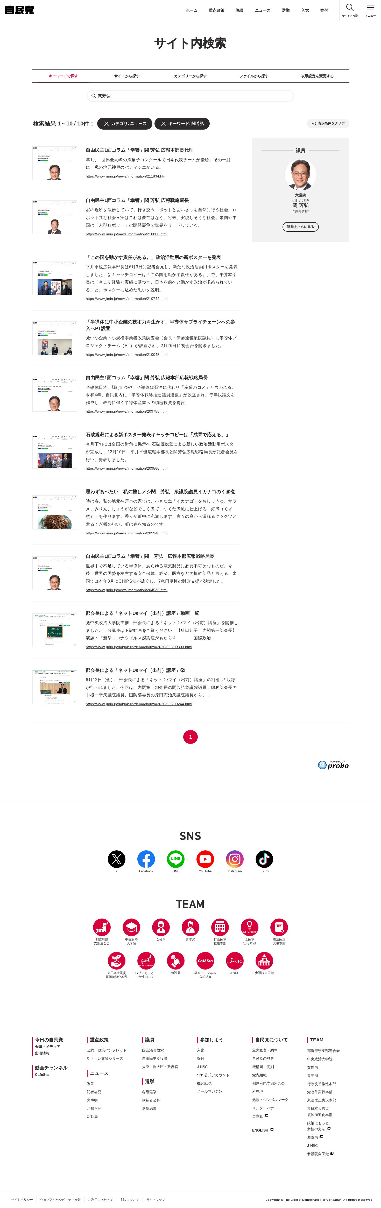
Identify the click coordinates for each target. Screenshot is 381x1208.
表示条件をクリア (331, 123)
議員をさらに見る (300, 227)
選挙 (286, 10)
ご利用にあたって (100, 1200)
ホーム (191, 10)
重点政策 (216, 10)
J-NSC (234, 973)
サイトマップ (155, 1200)
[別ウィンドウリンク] (333, 765)
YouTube (205, 861)
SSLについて (130, 1200)
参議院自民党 (264, 963)
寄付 (324, 10)
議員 (240, 10)
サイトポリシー (22, 1200)
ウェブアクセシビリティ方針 (60, 1200)
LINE (175, 861)
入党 (305, 10)
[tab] (63, 76)
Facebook (146, 861)
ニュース (263, 10)
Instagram (234, 861)
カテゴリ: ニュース (129, 123)
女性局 (161, 939)
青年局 (190, 939)
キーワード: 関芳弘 (186, 123)
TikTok (264, 861)
